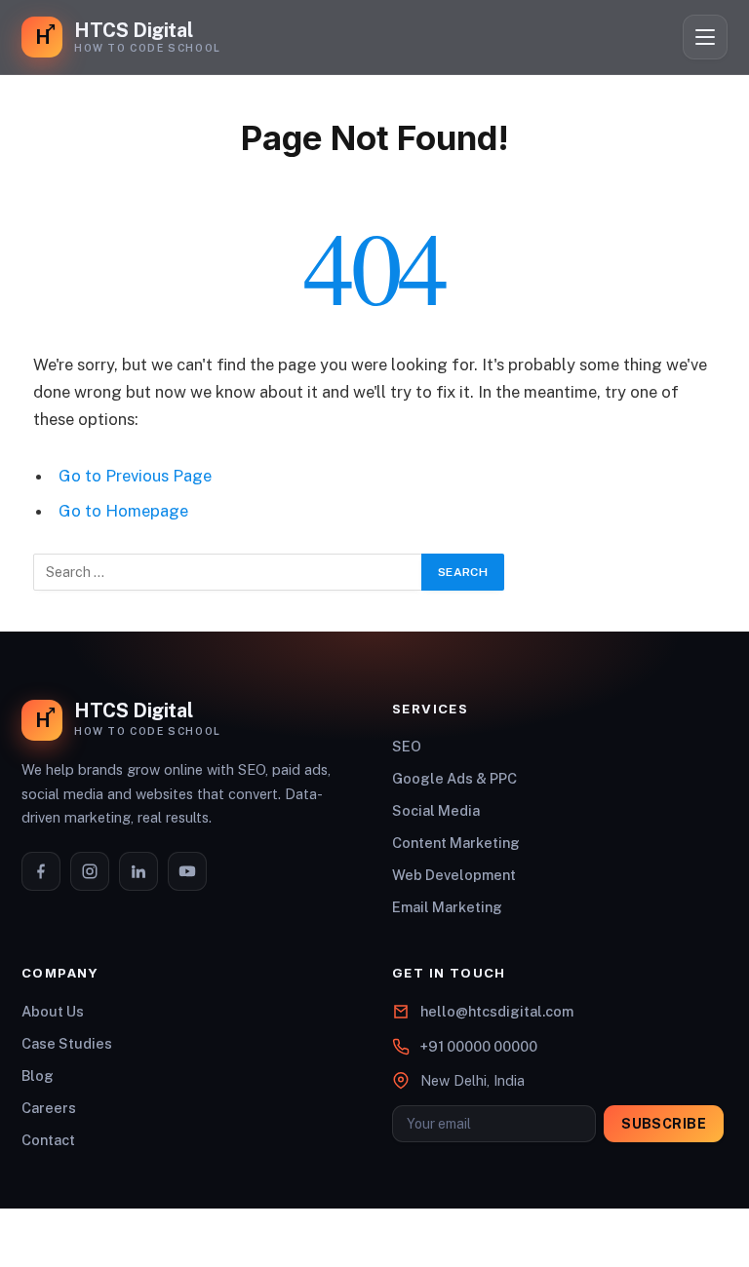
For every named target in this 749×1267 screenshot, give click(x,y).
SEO (406, 746)
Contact (48, 1140)
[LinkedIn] (138, 871)
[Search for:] (228, 572)
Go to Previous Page (135, 475)
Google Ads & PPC (454, 778)
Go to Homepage (123, 510)
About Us (52, 1011)
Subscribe (663, 1124)
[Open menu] (705, 37)
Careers (48, 1107)
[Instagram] (89, 871)
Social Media (436, 810)
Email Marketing (447, 907)
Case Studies (66, 1043)
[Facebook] (40, 871)
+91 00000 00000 (478, 1046)
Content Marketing (456, 842)
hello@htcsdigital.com (496, 1011)
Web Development (454, 874)
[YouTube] (187, 871)
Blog (37, 1075)
